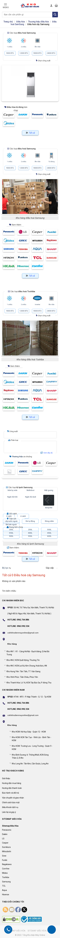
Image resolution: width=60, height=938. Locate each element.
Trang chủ (8, 21)
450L (49, 533)
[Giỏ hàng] (56, 5)
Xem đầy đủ (48, 453)
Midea (5, 873)
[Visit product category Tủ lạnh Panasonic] (9, 553)
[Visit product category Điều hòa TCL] (37, 258)
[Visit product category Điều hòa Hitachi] (9, 258)
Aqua (4, 890)
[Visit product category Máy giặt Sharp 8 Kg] (9, 471)
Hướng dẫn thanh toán (12, 788)
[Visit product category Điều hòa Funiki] (52, 232)
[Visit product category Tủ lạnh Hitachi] (37, 553)
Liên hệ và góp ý (9, 812)
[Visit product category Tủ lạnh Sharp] (52, 553)
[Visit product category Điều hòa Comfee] (37, 266)
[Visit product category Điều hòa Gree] (23, 241)
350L (11, 533)
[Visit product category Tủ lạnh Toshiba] (23, 553)
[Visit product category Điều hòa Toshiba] (23, 249)
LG (3, 838)
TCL (4, 886)
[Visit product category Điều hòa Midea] (9, 241)
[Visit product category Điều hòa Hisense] (23, 266)
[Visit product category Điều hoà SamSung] (9, 249)
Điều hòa (20, 21)
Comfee (5, 869)
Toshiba (5, 877)
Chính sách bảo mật (11, 802)
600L (49, 536)
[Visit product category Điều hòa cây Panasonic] (37, 115)
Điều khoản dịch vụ (10, 807)
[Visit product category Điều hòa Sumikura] (23, 258)
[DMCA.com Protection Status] (11, 919)
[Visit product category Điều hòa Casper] (37, 232)
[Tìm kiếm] (55, 14)
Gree (4, 856)
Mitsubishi (6, 851)
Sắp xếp (50, 568)
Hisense (5, 894)
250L (30, 529)
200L (11, 529)
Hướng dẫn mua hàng (11, 783)
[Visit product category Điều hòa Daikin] (23, 373)
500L (11, 536)
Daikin (4, 834)
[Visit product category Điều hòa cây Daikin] (23, 115)
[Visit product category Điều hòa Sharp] (52, 249)
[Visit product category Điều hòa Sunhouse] (52, 258)
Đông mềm (49, 521)
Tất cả (31, 417)
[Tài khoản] (51, 5)
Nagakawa (6, 864)
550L (30, 536)
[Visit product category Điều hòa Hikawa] (9, 266)
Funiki (4, 860)
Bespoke (48, 508)
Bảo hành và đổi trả (10, 793)
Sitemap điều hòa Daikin (40, 931)
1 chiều (9, 47)
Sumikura (6, 847)
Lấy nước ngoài (11, 521)
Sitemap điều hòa (16, 931)
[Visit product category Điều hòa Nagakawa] (52, 241)
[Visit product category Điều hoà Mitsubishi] (37, 241)
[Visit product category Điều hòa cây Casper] (9, 115)
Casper (5, 843)
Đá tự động (30, 521)
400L (30, 533)
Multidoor (30, 490)
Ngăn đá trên (12, 497)
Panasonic (6, 830)
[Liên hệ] (51, 929)
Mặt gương (48, 490)
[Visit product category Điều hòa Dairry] (52, 382)
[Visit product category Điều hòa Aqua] (37, 249)
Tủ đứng (51, 162)
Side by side (12, 490)
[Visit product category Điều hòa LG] (23, 232)
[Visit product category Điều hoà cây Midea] (9, 123)
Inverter (37, 304)
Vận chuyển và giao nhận (13, 798)
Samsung (6, 882)
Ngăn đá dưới (30, 497)
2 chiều (23, 47)
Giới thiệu (6, 778)
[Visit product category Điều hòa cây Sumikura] (52, 115)
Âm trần (37, 47)
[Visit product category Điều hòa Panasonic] (9, 232)
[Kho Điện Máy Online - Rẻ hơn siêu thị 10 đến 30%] (30, 5)
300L (49, 529)
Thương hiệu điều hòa (38, 21)
